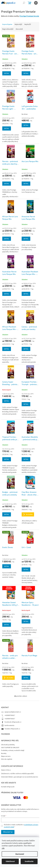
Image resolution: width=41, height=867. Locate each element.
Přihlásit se (8, 832)
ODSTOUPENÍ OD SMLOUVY (10, 747)
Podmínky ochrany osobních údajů (12, 750)
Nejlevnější (18, 24)
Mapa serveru (5, 756)
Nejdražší (27, 24)
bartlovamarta (9, 725)
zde (3, 848)
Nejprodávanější (7, 29)
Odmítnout (10, 861)
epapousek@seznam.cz (13, 712)
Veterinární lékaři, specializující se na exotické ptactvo (19, 777)
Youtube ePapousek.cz (12, 729)
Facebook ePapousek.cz (13, 722)
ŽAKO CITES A (6, 770)
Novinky (3, 753)
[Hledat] (24, 3)
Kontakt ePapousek (7, 787)
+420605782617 (10, 715)
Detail (6, 73)
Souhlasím (29, 861)
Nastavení (19, 854)
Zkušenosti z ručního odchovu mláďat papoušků (17, 774)
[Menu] (36, 3)
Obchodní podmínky (8, 745)
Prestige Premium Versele (29, 16)
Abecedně (19, 29)
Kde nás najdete (6, 759)
